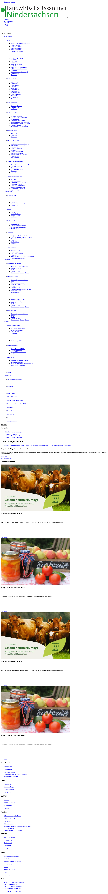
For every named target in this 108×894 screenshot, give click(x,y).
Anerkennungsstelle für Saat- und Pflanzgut (15, 774)
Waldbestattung (15, 242)
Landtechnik (14, 109)
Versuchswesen (15, 157)
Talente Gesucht (8, 824)
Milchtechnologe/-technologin (19, 67)
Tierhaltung (14, 137)
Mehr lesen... (4, 456)
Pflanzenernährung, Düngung (19, 154)
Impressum (7, 848)
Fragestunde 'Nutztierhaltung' (12, 436)
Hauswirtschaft (15, 88)
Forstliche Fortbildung (17, 253)
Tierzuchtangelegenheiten (11, 776)
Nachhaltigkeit (15, 119)
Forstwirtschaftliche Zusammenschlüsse (21, 237)
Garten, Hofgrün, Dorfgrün (18, 187)
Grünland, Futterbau (16, 148)
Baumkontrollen (15, 224)
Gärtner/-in (14, 62)
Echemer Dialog (15, 331)
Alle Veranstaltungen (6, 458)
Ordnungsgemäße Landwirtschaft (20, 122)
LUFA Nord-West (9, 828)
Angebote (6, 22)
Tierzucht (13, 172)
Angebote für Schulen (17, 330)
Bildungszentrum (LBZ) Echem (12, 816)
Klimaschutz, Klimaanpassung (19, 117)
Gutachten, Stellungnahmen (18, 227)
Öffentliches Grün (15, 271)
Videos (6, 867)
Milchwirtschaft (15, 91)
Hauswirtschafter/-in (16, 64)
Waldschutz (14, 217)
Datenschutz (7, 845)
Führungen (14, 333)
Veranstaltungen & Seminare (11, 856)
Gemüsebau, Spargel (16, 268)
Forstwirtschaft (15, 85)
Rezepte (13, 353)
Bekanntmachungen (9, 837)
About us (6, 808)
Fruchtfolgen (14, 147)
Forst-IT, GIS (14, 252)
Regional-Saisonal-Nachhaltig (19, 352)
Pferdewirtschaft (15, 92)
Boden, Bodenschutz (16, 116)
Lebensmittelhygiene (16, 350)
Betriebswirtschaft (15, 181)
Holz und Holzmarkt (16, 239)
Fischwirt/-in (14, 59)
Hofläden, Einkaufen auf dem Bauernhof (22, 363)
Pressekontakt (7, 784)
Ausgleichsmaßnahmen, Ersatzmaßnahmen (22, 235)
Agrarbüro (13, 179)
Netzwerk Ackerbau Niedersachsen (13, 886)
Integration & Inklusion (17, 48)
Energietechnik (15, 107)
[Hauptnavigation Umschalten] (68, 17)
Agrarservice (14, 82)
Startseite (6, 431)
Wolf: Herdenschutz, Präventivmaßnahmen (22, 256)
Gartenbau (13, 86)
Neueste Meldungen (9, 869)
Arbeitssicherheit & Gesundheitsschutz (21, 43)
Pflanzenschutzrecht (16, 290)
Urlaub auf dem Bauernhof (18, 365)
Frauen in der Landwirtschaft (18, 185)
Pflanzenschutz (15, 156)
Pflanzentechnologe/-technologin (19, 72)
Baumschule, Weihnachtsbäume (19, 266)
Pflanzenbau (14, 135)
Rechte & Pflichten (16, 49)
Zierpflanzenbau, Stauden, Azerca (20, 273)
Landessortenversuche (17, 151)
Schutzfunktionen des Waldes (18, 204)
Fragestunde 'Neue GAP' (10, 434)
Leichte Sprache (8, 840)
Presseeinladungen (9, 787)
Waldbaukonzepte (15, 215)
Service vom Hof (8, 821)
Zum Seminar (4, 537)
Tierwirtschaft (14, 97)
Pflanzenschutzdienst (9, 772)
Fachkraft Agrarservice (17, 58)
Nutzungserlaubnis (9, 792)
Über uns (6, 19)
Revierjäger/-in (15, 73)
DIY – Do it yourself (16, 340)
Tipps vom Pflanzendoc (17, 342)
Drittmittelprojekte (9, 864)
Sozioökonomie (15, 190)
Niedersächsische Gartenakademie (13, 830)
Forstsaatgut (14, 212)
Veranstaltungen (8, 21)
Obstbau (13, 270)
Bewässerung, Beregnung (18, 145)
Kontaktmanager (8, 805)
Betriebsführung (15, 134)
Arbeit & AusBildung (10, 36)
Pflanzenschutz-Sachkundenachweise (21, 289)
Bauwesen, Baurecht (16, 106)
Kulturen (13, 150)
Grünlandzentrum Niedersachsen (13, 888)
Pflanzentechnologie (16, 94)
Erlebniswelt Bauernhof (17, 362)
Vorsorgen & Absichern (17, 51)
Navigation (3, 424)
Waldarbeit (14, 240)
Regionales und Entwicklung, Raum (20, 123)
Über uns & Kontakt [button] (9, 2)
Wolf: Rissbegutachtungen (18, 258)
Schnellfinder (7, 375)
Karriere (6, 24)
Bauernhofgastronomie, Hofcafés (19, 360)
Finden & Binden (15, 45)
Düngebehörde (8, 769)
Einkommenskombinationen (18, 182)
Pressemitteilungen (9, 789)
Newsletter (7, 875)
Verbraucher (7, 321)
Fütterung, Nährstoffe (16, 166)
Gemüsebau (14, 281)
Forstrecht (13, 255)
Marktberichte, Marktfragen (18, 188)
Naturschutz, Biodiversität (18, 120)
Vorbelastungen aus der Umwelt (19, 125)
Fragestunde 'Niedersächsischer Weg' (14, 437)
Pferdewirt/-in (14, 70)
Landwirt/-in (14, 66)
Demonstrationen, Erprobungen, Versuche (22, 164)
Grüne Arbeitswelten (16, 46)
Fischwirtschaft (15, 83)
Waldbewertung (15, 228)
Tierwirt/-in (14, 75)
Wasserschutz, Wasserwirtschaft (19, 126)
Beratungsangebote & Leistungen (13, 861)
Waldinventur (14, 205)
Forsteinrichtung (15, 202)
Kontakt (6, 25)
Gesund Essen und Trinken (18, 349)
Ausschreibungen (15, 250)
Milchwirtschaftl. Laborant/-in (19, 69)
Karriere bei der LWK (10, 802)
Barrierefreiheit (8, 843)
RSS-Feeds (7, 872)
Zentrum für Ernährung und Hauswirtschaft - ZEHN (18, 826)
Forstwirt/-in (14, 61)
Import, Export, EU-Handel (18, 284)
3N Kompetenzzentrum (10, 884)
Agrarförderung (8, 766)
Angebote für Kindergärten (18, 328)
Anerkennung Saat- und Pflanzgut (20, 144)
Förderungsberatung (16, 184)
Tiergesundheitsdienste (17, 169)
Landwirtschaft (15, 89)
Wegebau (13, 243)
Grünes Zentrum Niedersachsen (12, 891)
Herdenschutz (14, 168)
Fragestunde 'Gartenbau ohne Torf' (13, 432)
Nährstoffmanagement (17, 153)
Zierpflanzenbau (15, 292)
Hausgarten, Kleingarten (17, 283)
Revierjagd (14, 95)
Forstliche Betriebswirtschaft (18, 225)
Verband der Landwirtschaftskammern (14, 882)
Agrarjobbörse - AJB (9, 818)
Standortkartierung (16, 214)
